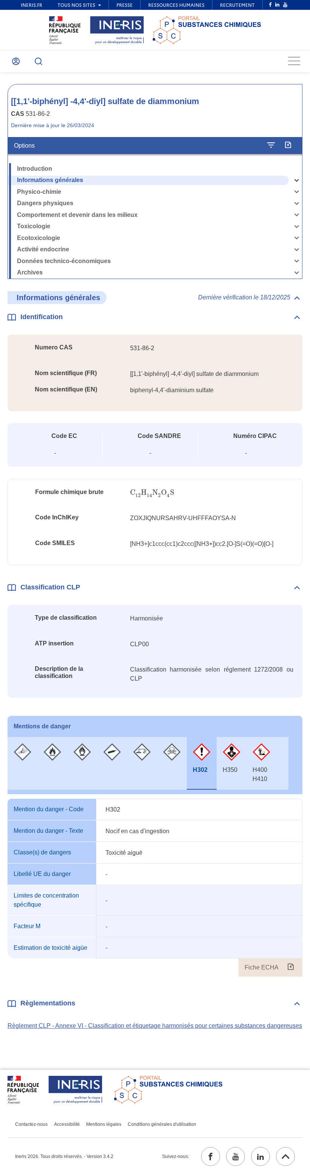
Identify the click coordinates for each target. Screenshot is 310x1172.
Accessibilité (67, 1124)
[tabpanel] (155, 887)
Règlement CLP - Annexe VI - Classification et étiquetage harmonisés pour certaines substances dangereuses (155, 1025)
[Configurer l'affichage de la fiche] (271, 145)
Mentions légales (103, 1124)
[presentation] (152, 492)
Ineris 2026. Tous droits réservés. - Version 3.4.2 (64, 1156)
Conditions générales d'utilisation (162, 1124)
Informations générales (50, 180)
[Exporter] (288, 145)
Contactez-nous (31, 1124)
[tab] (22, 763)
